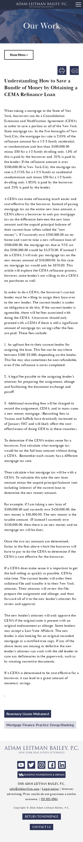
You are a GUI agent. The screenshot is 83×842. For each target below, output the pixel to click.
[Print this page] (61, 70)
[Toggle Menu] (78, 4)
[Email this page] (74, 70)
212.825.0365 (49, 799)
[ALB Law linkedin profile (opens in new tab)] (62, 765)
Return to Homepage (41, 816)
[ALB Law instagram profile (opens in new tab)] (41, 765)
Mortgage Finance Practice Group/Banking (40, 724)
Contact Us (41, 827)
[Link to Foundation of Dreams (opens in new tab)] (41, 774)
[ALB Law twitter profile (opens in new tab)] (31, 765)
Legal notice (50, 789)
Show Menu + (19, 55)
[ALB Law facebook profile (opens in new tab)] (52, 765)
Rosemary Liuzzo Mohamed (27, 713)
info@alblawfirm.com (25, 789)
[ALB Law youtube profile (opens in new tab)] (21, 765)
